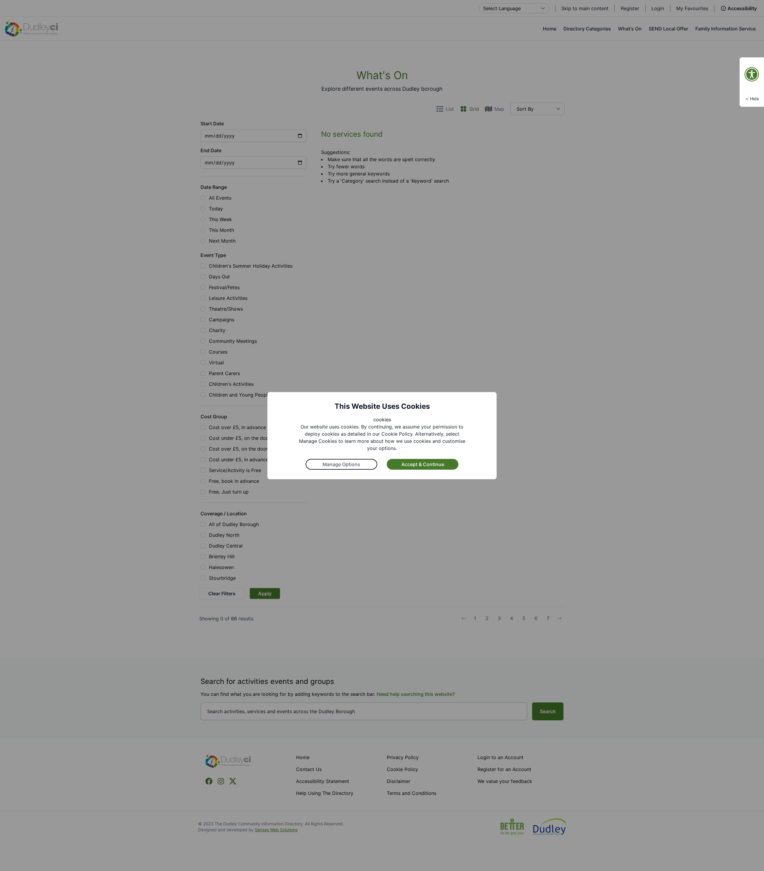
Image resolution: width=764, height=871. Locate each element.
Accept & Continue (422, 464)
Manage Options (341, 464)
